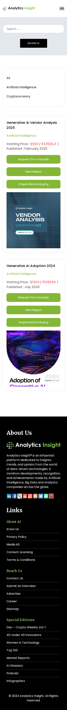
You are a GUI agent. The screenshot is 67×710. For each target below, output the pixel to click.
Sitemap (13, 609)
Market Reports (18, 658)
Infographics (16, 681)
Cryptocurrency (18, 96)
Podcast (13, 673)
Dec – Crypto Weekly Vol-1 (26, 627)
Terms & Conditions (21, 560)
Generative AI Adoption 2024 (31, 265)
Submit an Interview (21, 586)
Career (12, 601)
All (8, 78)
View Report (33, 171)
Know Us (13, 529)
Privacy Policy (17, 537)
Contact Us (15, 578)
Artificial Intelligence (21, 87)
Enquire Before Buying (33, 184)
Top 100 (12, 650)
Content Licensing (20, 552)
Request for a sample (33, 159)
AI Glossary (15, 665)
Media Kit (13, 544)
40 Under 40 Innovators (24, 635)
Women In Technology (23, 642)
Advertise (13, 593)
